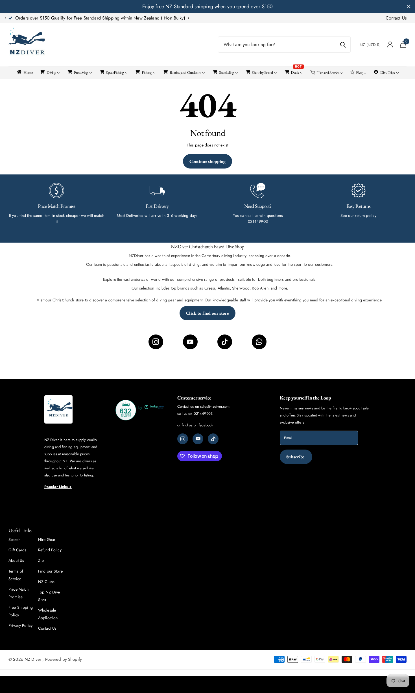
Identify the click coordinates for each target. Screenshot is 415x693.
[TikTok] (224, 341)
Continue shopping (207, 161)
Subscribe (296, 457)
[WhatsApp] (259, 341)
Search (14, 539)
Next (166, 18)
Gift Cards (17, 550)
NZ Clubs (46, 581)
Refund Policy (50, 550)
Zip (41, 560)
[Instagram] (155, 341)
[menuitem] (24, 71)
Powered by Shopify (63, 659)
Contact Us (396, 18)
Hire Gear (46, 539)
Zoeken (343, 44)
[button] (5, 18)
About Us (16, 560)
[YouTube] (190, 341)
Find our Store (50, 571)
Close (409, 6)
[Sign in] (390, 44)
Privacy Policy (20, 625)
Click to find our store (207, 313)
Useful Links (20, 530)
